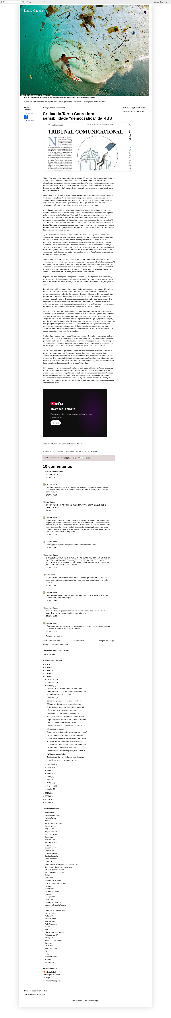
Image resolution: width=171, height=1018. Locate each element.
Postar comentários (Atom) (58, 645)
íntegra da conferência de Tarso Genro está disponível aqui (76, 205)
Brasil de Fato (50, 840)
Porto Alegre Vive (51, 924)
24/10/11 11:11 (51, 510)
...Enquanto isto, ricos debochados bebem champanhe (66, 745)
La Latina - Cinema (52, 891)
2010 (47, 793)
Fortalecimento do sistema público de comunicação (65, 735)
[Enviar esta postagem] (74, 458)
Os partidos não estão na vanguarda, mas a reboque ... (67, 751)
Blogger (96, 1001)
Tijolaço (47, 954)
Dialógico (48, 861)
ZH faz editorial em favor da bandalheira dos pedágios (66, 692)
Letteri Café (49, 900)
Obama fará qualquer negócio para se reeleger (64, 701)
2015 (47, 664)
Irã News (48, 886)
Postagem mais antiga (106, 641)
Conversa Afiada (51, 859)
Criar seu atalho (29, 120)
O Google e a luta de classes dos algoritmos (63, 713)
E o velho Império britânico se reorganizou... (63, 748)
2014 (47, 667)
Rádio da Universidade (53, 940)
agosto (49, 767)
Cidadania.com (50, 848)
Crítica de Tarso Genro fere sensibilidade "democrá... (66, 707)
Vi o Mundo (49, 959)
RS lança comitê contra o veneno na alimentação (64, 704)
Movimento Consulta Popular (55, 905)
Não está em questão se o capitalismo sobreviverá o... (66, 726)
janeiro (50, 789)
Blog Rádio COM (51, 834)
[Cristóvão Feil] (26, 118)
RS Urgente (49, 938)
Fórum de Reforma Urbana (54, 872)
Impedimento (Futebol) (53, 881)
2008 (47, 799)
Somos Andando (51, 949)
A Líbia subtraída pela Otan (56, 754)
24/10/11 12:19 (51, 548)
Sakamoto (48, 943)
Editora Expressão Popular (54, 870)
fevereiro (50, 786)
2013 (47, 670)
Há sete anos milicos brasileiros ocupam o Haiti (64, 710)
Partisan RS (49, 916)
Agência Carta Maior (52, 815)
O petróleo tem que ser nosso (55, 910)
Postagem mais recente (52, 641)
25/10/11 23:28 (51, 616)
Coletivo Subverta (51, 856)
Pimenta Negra (50, 919)
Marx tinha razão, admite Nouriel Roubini (62, 723)
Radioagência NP (51, 935)
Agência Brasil (50, 813)
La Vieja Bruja (50, 897)
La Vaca (48, 894)
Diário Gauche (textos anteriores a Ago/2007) (61, 864)
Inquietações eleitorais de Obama (59, 695)
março (49, 783)
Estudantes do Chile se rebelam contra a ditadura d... (66, 757)
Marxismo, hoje (52, 698)
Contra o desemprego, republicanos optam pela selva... (67, 738)
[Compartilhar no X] (84, 458)
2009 (47, 796)
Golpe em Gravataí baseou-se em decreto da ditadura (66, 720)
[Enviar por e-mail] (79, 458)
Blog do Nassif (50, 829)
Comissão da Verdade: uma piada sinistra (62, 760)
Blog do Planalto (51, 832)
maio (49, 777)
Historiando (49, 878)
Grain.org (48, 875)
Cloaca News (50, 851)
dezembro (51, 679)
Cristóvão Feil (50, 972)
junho (49, 773)
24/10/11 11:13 (51, 535)
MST (46, 908)
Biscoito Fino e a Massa (53, 823)
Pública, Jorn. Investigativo (54, 932)
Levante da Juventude (53, 902)
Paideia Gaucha (51, 913)
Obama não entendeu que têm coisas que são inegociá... (67, 732)
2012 (47, 674)
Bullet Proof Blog (51, 842)
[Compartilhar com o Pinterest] (89, 458)
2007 (47, 802)
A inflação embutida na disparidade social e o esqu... (66, 716)
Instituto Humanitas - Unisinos (55, 883)
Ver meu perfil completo (51, 981)
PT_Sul (47, 927)
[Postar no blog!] (81, 458)
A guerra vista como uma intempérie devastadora (64, 741)
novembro (51, 683)
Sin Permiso (49, 946)
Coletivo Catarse (51, 853)
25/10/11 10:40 (51, 585)
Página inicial (79, 641)
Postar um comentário (54, 636)
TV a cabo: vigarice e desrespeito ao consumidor (64, 688)
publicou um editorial (64, 178)
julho (49, 770)
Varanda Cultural (51, 957)
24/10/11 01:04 (51, 495)
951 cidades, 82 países (55, 729)
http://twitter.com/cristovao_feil (133, 111)
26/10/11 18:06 (51, 632)
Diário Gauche (33, 10)
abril (49, 780)
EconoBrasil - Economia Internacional (58, 867)
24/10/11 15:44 (51, 568)
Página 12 (48, 929)
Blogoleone (49, 837)
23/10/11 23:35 (51, 477)
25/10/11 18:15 (51, 601)
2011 (47, 677)
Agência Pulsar (50, 818)
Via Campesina (50, 962)
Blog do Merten (50, 826)
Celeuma (48, 845)
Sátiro (47, 951)
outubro (50, 686)
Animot (47, 821)
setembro (50, 764)
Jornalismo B (49, 889)
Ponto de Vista (50, 921)
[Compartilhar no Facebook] (86, 458)
